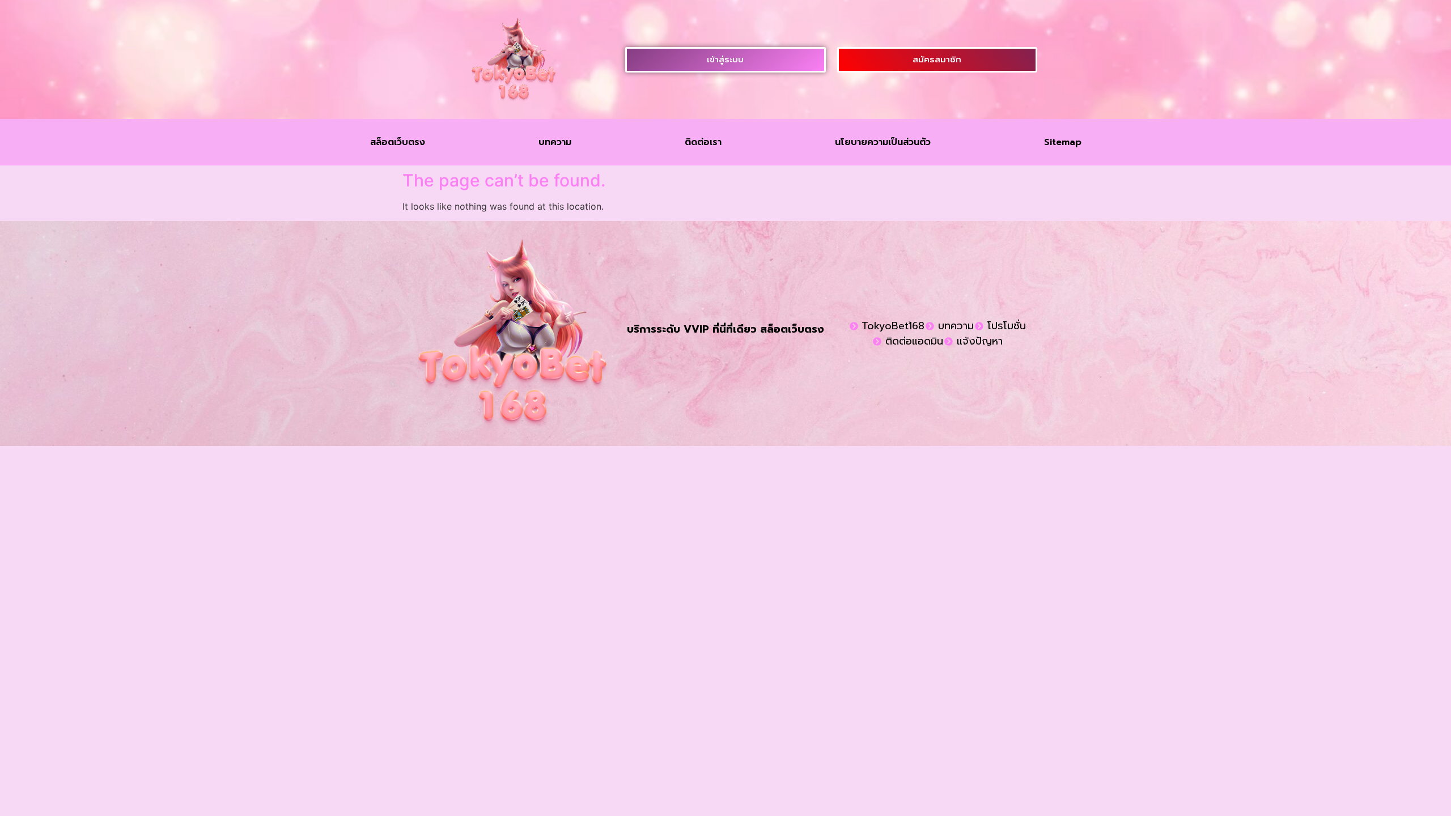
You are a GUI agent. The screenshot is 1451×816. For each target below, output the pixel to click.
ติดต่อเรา (703, 142)
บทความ (554, 142)
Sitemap (1062, 142)
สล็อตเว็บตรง (397, 142)
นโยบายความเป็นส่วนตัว (883, 142)
